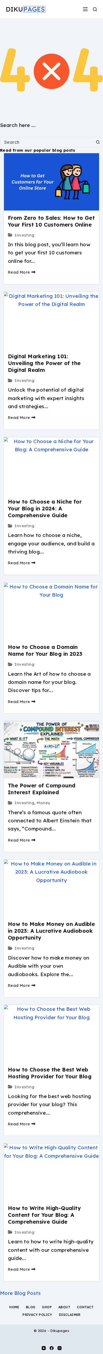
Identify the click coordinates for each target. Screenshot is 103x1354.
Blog (31, 1307)
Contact (85, 1307)
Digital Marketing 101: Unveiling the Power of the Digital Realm (44, 363)
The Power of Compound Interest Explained (41, 789)
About (64, 1307)
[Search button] (98, 142)
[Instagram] (60, 1348)
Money (43, 802)
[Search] (95, 9)
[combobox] (46, 142)
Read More (19, 272)
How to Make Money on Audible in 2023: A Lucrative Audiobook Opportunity (51, 931)
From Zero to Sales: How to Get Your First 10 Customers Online (51, 221)
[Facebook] (52, 1348)
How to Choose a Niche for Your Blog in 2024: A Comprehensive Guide (45, 508)
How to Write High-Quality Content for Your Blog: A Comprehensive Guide (44, 1215)
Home (14, 1307)
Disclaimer (70, 1315)
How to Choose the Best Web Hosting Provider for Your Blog (49, 1073)
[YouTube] (44, 1348)
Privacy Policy (37, 1315)
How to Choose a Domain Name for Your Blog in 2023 (45, 650)
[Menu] (85, 9)
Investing (24, 235)
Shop (47, 1307)
